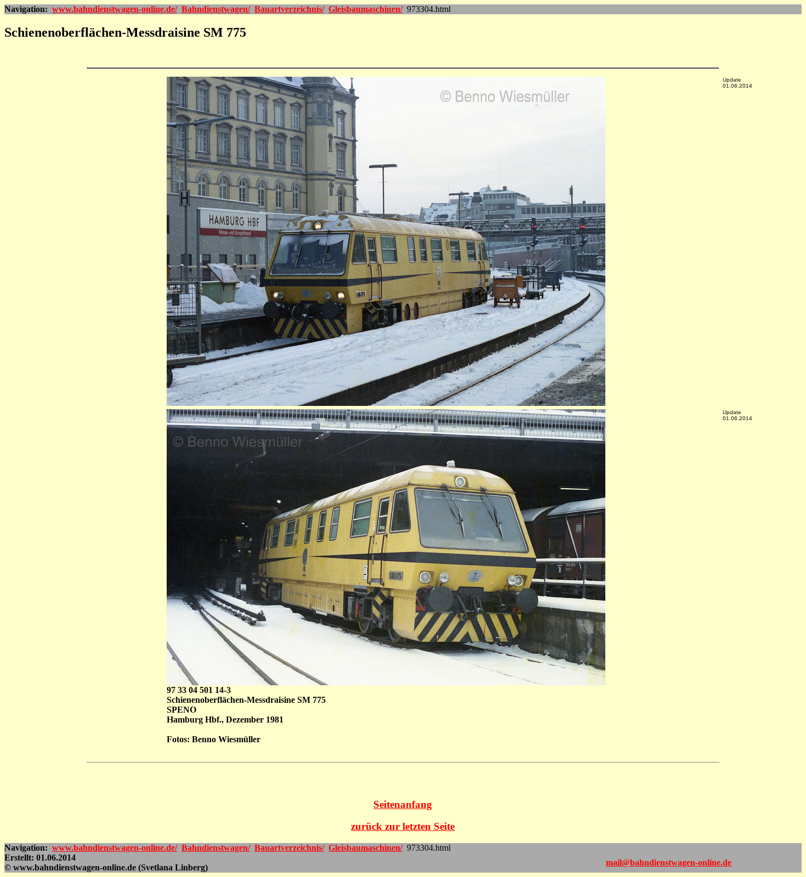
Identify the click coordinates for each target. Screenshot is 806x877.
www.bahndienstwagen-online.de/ (114, 9)
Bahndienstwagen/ (215, 9)
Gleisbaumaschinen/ (365, 9)
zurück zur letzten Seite (403, 826)
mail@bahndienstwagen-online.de (668, 862)
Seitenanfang (402, 804)
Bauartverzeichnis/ (289, 9)
